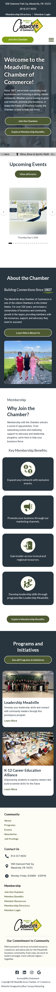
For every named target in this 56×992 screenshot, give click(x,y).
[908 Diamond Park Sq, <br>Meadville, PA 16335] (7, 866)
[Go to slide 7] (24, 243)
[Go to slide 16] (42, 243)
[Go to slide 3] (15, 243)
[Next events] (52, 212)
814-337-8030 (18, 856)
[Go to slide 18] (47, 243)
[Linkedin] (24, 972)
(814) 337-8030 (28, 8)
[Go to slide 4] (17, 243)
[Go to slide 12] (34, 243)
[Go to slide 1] (9, 243)
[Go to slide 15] (40, 243)
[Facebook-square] (17, 972)
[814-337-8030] (7, 856)
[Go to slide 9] (28, 243)
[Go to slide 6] (22, 243)
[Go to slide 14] (38, 243)
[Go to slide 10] (30, 243)
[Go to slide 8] (26, 243)
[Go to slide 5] (19, 243)
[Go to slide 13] (36, 243)
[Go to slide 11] (32, 243)
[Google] (39, 972)
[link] (28, 3)
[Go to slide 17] (45, 243)
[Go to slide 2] (12, 243)
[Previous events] (3, 212)
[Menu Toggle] (51, 39)
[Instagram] (31, 972)
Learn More (10, 720)
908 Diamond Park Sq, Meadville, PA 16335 (28, 3)
